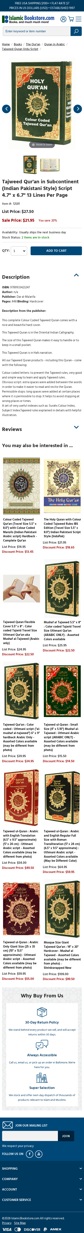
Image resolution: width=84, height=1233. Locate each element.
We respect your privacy (18, 1146)
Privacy (6, 1223)
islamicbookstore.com (28, 20)
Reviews (12, 429)
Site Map (20, 1223)
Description (16, 277)
